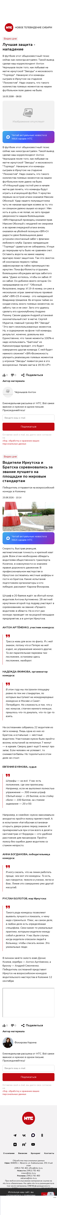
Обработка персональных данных (28, 1160)
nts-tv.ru (6, 1183)
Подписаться (28, 426)
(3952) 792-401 (21, 1168)
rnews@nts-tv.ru (28, 1173)
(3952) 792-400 (33, 1175)
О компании (8, 1153)
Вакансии (22, 1153)
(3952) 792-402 (33, 1170)
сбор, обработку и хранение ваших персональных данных (21, 442)
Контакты (49, 1153)
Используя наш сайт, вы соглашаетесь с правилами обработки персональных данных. (21, 1195)
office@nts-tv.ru (35, 1168)
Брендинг (35, 1153)
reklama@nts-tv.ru (28, 1178)
